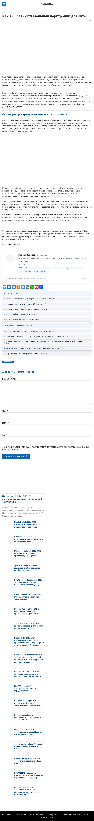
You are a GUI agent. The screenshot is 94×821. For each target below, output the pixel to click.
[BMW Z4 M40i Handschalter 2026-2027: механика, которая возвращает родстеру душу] (7, 580)
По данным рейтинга (11, 244)
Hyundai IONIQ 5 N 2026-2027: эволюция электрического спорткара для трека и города (27, 674)
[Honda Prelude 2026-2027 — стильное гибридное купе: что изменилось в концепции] (7, 523)
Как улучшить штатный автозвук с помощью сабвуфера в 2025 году (32, 348)
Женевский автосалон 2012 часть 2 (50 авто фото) (26, 304)
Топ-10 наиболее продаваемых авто (20, 314)
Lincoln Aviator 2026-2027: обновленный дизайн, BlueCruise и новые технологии (28, 731)
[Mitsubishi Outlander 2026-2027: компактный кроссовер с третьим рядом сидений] (7, 552)
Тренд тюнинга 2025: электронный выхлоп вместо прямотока (30, 331)
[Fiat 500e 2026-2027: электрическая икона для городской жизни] (7, 687)
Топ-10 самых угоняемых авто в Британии (22, 319)
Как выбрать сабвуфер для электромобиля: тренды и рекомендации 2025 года (37, 336)
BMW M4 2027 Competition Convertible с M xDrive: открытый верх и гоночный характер (28, 775)
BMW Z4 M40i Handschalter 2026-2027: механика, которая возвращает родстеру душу (28, 582)
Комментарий (10, 379)
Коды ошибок (36, 814)
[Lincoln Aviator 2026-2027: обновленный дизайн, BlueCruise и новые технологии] (7, 730)
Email (5, 423)
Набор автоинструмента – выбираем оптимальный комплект (30, 299)
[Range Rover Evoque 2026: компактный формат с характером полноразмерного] (7, 701)
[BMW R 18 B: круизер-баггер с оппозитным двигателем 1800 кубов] (7, 759)
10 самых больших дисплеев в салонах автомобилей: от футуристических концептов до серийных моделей (44, 342)
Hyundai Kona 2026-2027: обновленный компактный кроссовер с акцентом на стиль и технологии (28, 791)
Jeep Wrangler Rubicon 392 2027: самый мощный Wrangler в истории (28, 746)
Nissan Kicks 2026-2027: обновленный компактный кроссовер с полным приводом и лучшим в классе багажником (29, 641)
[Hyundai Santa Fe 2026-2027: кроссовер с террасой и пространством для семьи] (7, 609)
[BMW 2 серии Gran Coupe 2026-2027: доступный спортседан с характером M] (7, 595)
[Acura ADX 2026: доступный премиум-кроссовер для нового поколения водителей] (7, 624)
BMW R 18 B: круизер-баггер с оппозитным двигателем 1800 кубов (27, 760)
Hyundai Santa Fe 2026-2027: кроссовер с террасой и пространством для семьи (26, 611)
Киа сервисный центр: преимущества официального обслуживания (27, 717)
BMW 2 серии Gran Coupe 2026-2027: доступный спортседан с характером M (27, 596)
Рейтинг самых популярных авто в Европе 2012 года (26, 309)
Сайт (4, 435)
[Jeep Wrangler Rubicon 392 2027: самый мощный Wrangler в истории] (7, 744)
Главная (6, 814)
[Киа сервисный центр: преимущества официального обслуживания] (7, 716)
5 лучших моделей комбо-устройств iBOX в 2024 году (27, 353)
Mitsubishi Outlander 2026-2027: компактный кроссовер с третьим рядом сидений (27, 553)
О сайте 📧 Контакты (71, 814)
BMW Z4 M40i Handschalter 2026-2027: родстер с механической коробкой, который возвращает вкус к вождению (28, 658)
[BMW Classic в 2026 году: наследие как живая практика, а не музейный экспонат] (7, 537)
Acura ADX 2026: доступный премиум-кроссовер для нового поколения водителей (28, 625)
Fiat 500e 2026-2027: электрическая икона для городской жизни (25, 688)
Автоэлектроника (22, 362)
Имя (5, 411)
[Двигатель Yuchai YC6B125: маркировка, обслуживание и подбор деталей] (7, 566)
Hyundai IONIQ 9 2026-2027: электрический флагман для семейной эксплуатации (22, 499)
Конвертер (52, 814)
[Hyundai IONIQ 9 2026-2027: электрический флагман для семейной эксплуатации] (23, 479)
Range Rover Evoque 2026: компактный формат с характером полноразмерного (27, 702)
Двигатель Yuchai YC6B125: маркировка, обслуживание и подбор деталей (27, 567)
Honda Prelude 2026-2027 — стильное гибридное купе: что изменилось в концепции (27, 524)
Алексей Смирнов (26, 255)
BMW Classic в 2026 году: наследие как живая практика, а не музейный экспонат (28, 538)
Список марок (20, 814)
